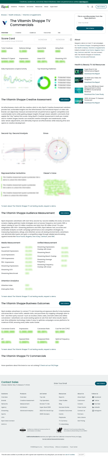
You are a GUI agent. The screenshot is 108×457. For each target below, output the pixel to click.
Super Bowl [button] (53, 7)
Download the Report (92, 74)
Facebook (97, 55)
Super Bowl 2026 (45, 407)
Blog (60, 404)
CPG (2, 417)
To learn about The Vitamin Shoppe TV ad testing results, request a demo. (28, 206)
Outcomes (47, 33)
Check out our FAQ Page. (49, 365)
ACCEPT (81, 455)
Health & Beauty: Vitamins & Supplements (91, 48)
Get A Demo (101, 7)
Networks (4, 404)
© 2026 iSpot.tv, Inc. (36, 447)
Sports (3, 414)
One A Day (36, 236)
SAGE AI (3, 424)
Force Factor (20, 236)
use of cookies (70, 455)
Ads (59, 33)
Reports (61, 397)
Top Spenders (44, 400)
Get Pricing (81, 421)
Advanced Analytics (26, 411)
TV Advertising (63, 424)
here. (80, 436)
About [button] (46, 7)
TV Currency (63, 421)
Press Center (82, 407)
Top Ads (42, 397)
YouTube (83, 57)
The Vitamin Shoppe (83, 46)
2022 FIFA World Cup (46, 411)
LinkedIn (97, 407)
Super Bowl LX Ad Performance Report (91, 70)
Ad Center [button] (30, 7)
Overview (4, 33)
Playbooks (62, 417)
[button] (53, 40)
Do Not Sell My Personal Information (53, 439)
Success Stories (64, 407)
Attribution (23, 407)
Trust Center (73, 447)
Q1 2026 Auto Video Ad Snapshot (92, 79)
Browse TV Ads (45, 404)
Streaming (4, 411)
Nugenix (29, 236)
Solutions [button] (14, 7)
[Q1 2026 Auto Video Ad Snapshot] (79, 80)
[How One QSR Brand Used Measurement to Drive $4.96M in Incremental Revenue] (79, 90)
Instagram (97, 411)
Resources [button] (38, 7)
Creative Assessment (27, 400)
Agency (3, 407)
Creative (18, 33)
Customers (81, 400)
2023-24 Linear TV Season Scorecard (94, 99)
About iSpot (81, 397)
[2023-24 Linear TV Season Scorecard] (79, 101)
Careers (80, 404)
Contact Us (81, 411)
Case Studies (63, 400)
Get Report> (83, 2)
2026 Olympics (45, 414)
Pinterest (92, 57)
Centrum (44, 236)
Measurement (24, 404)
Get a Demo (65, 100)
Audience (33, 33)
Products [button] (22, 7)
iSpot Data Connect (8, 421)
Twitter (77, 57)
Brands (3, 400)
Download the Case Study (94, 94)
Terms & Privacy (49, 447)
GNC (53, 236)
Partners (80, 414)
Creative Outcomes (65, 411)
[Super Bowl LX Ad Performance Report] (79, 71)
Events (61, 414)
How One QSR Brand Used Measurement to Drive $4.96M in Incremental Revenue (93, 89)
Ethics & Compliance (62, 447)
